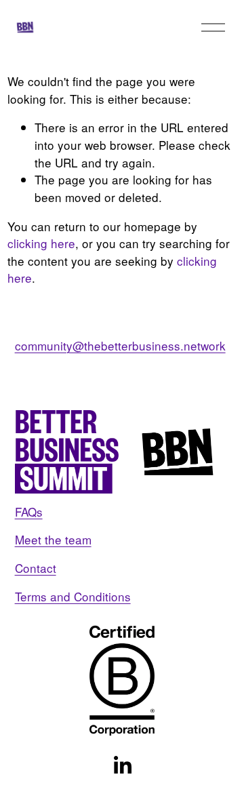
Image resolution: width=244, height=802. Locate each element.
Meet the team (53, 539)
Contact (35, 567)
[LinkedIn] (122, 765)
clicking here (41, 243)
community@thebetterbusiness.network (120, 345)
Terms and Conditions (73, 596)
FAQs (29, 511)
